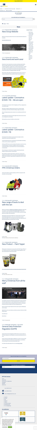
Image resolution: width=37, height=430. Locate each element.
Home (4, 23)
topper (11, 274)
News (6, 91)
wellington (16, 237)
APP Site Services (7, 404)
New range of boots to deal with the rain (13, 203)
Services (5, 398)
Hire (5, 399)
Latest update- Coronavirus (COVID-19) (13, 130)
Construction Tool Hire (10, 8)
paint (4, 274)
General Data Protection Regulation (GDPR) (11, 327)
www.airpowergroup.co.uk (6, 40)
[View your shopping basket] (35, 4)
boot (4, 237)
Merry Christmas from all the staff (13, 282)
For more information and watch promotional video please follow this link (14, 269)
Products (18, 8)
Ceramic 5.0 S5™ (17, 210)
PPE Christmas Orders (11, 167)
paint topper (8, 274)
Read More (10, 425)
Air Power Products (7, 403)
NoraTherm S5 (12, 237)
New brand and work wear (12, 59)
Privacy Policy (20, 343)
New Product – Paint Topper (13, 243)
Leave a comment (20, 324)
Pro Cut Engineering (7, 405)
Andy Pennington (15, 29)
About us (5, 400)
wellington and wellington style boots (16, 209)
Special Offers (9, 10)
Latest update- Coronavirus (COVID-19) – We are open (13, 98)
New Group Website (10, 31)
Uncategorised (7, 320)
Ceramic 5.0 (7, 237)
